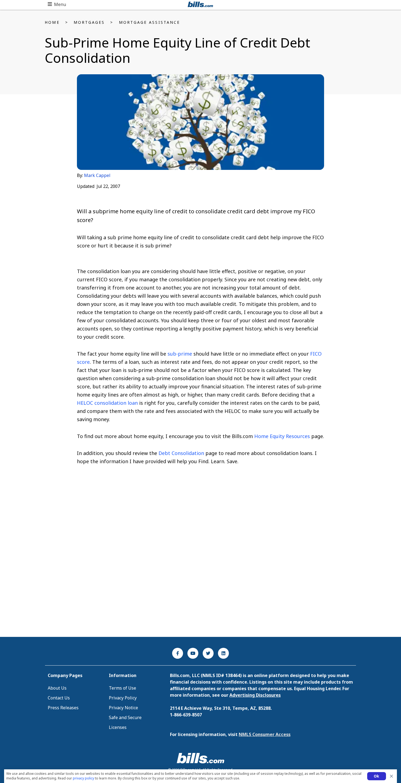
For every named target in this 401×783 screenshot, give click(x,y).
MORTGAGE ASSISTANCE (149, 22)
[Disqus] (200, 560)
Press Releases (63, 708)
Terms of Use (122, 688)
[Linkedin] (223, 653)
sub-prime (179, 353)
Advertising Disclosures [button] (255, 695)
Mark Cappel (97, 175)
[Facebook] (177, 653)
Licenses (118, 727)
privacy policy (83, 778)
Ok (376, 776)
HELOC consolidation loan (107, 403)
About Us (57, 688)
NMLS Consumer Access (265, 734)
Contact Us (59, 698)
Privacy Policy (123, 698)
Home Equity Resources (282, 436)
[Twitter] (208, 653)
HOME (52, 22)
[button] (57, 4)
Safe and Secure (125, 717)
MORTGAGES (89, 22)
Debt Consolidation (181, 453)
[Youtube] (192, 653)
